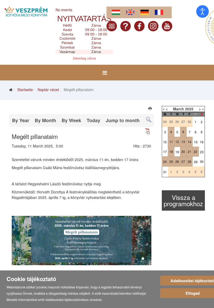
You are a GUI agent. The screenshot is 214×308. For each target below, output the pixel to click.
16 (202, 142)
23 (202, 152)
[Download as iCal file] (147, 131)
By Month (45, 120)
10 (165, 142)
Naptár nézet (48, 89)
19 (177, 152)
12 (177, 141)
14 (189, 141)
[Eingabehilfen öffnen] (202, 11)
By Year (20, 120)
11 (171, 141)
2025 (189, 108)
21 (189, 151)
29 (196, 161)
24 (165, 161)
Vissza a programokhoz (183, 200)
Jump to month (123, 120)
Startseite (25, 89)
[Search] (148, 120)
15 (196, 142)
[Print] (150, 109)
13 (183, 141)
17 (165, 151)
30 (202, 161)
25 (171, 161)
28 (189, 161)
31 (165, 172)
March (178, 108)
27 (183, 161)
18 (171, 151)
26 (177, 161)
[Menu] (105, 72)
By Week (71, 120)
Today (93, 120)
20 (183, 151)
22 (195, 151)
